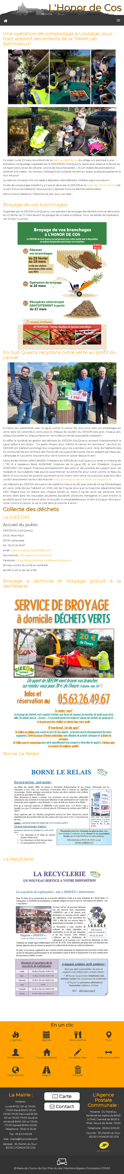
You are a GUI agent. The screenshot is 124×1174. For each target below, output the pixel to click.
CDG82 (105, 1168)
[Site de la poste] (103, 1146)
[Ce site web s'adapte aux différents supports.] (62, 1161)
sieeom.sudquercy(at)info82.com (31, 550)
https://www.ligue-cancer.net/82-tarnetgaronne (82, 479)
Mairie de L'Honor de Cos (101, 185)
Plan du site (55, 1168)
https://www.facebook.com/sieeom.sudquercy (44, 560)
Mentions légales (74, 1168)
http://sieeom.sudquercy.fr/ (36, 555)
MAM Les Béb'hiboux (65, 160)
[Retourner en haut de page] (114, 1164)
